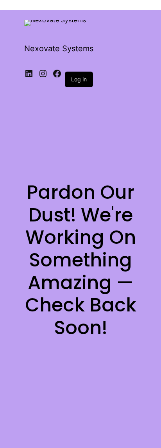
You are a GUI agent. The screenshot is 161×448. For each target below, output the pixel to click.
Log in (79, 79)
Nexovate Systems (58, 48)
